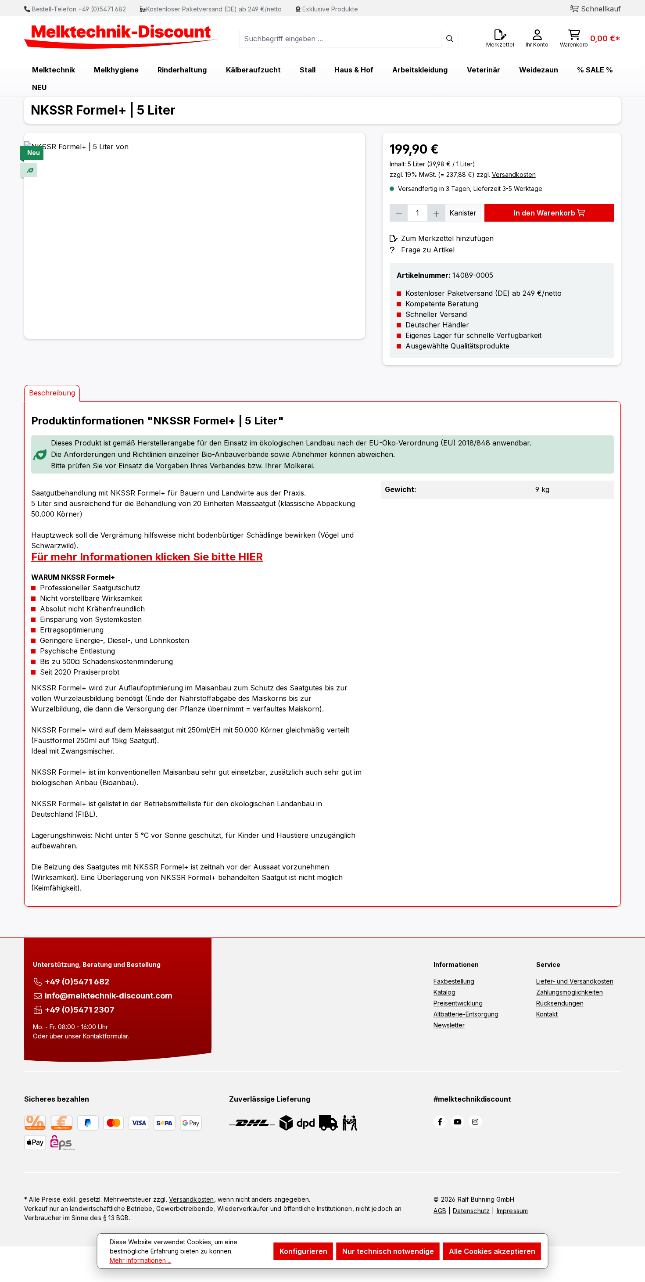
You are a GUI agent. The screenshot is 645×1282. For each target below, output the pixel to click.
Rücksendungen (560, 1003)
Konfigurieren (303, 1251)
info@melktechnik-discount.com (108, 995)
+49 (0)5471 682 (102, 9)
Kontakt (547, 1014)
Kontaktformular (105, 1036)
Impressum (512, 1210)
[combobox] (340, 38)
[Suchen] (450, 38)
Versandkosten (191, 1199)
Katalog (444, 992)
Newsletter (449, 1025)
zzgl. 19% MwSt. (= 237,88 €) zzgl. (463, 174)
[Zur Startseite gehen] (121, 37)
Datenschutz (471, 1210)
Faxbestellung (454, 981)
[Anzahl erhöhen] (436, 213)
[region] (194, 236)
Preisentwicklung (458, 1003)
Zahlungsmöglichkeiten (569, 992)
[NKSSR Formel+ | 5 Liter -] (194, 235)
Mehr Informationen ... (141, 1260)
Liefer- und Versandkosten (574, 981)
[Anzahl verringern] (399, 213)
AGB (440, 1210)
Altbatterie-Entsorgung (466, 1014)
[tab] (52, 393)
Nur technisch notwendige (388, 1251)
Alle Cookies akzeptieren (492, 1251)
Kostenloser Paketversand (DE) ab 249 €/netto (214, 9)
